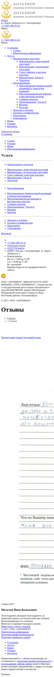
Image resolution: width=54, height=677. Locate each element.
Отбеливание (20, 118)
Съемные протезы (28, 99)
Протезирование (21, 83)
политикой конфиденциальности (34, 661)
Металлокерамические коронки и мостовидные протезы (35, 95)
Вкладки (23, 107)
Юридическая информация (27, 53)
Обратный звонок (10, 131)
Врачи (10, 121)
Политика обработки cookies (15, 637)
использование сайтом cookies (16, 664)
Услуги (10, 56)
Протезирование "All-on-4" (33, 102)
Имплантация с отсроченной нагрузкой (27, 172)
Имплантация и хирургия (26, 58)
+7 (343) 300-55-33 (10, 25)
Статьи (16, 50)
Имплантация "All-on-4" (31, 77)
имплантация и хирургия (20, 164)
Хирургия (24, 80)
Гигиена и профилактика (26, 113)
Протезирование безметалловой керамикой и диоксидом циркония (35, 88)
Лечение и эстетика (23, 110)
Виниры (23, 104)
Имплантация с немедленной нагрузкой (27, 169)
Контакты (12, 126)
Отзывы (11, 123)
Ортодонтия (19, 115)
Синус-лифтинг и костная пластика (25, 175)
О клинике (12, 48)
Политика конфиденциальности (17, 634)
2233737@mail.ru (15, 248)
